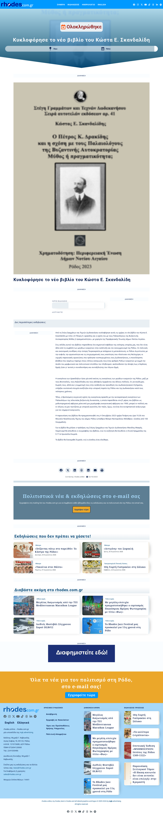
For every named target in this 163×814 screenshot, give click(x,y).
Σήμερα (61, 4)
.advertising (115, 801)
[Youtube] (146, 5)
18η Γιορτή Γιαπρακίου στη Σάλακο (125, 567)
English (102, 4)
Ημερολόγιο (88, 4)
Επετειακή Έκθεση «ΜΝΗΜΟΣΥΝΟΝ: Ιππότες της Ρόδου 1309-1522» (144, 750)
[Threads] (153, 5)
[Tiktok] (149, 5)
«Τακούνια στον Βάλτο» (49, 567)
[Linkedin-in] (157, 5)
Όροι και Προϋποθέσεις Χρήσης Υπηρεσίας (58, 727)
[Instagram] (138, 5)
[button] (61, 470)
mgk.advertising (26, 732)
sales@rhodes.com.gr (12, 774)
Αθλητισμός (41, 599)
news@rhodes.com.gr (22, 768)
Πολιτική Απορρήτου (56, 734)
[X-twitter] (142, 5)
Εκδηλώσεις (73, 4)
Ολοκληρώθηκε (84, 27)
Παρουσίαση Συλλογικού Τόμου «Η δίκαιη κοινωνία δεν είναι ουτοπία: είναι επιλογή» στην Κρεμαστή (144, 774)
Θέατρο (38, 545)
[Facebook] (134, 5)
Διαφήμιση (51, 714)
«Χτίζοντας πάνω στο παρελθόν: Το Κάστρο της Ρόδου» (56, 550)
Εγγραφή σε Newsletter (57, 720)
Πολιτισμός (109, 599)
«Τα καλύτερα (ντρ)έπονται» (141, 733)
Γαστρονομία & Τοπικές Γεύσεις (115, 563)
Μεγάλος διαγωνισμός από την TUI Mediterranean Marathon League (57, 604)
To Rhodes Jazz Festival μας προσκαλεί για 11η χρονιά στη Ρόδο (123, 627)
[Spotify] (161, 5)
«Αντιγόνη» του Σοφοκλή (118, 548)
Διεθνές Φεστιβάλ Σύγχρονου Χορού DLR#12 (103, 768)
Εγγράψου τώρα (81, 509)
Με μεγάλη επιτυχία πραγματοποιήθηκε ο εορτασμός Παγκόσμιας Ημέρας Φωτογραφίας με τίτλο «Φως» (125, 607)
